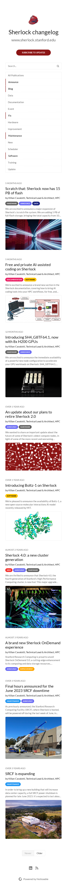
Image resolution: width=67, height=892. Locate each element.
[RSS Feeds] (36, 867)
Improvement (15, 129)
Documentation (16, 102)
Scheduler (13, 149)
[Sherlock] (33, 20)
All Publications (16, 75)
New (10, 142)
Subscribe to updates (33, 52)
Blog (10, 88)
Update (12, 169)
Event (11, 108)
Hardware (13, 122)
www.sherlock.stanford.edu (33, 40)
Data (10, 95)
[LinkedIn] (32, 867)
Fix (9, 115)
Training (12, 162)
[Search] (58, 66)
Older (40, 853)
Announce (13, 82)
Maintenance (15, 135)
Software (13, 155)
